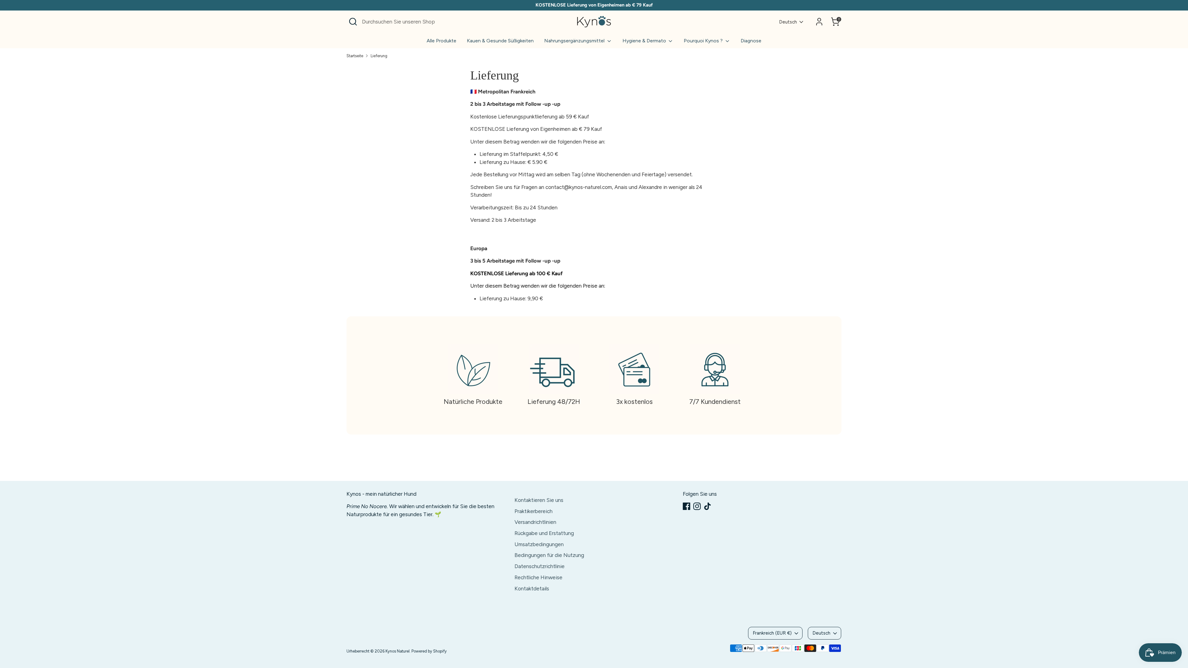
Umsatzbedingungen (539, 544)
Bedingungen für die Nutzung (549, 555)
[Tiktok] (707, 506)
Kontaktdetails (531, 588)
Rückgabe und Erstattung (544, 533)
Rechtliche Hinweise (538, 577)
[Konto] (819, 21)
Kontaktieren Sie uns (538, 500)
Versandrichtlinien (535, 522)
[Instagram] (697, 506)
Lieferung (379, 56)
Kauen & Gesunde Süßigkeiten (500, 41)
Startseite (354, 56)
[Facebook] (686, 506)
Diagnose (751, 41)
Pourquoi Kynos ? (704, 41)
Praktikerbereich (533, 511)
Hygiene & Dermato (644, 41)
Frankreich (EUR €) (772, 633)
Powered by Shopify (429, 651)
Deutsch (788, 22)
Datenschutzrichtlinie (539, 566)
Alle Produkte (441, 41)
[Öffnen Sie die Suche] (352, 21)
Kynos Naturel (397, 651)
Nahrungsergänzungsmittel (575, 41)
